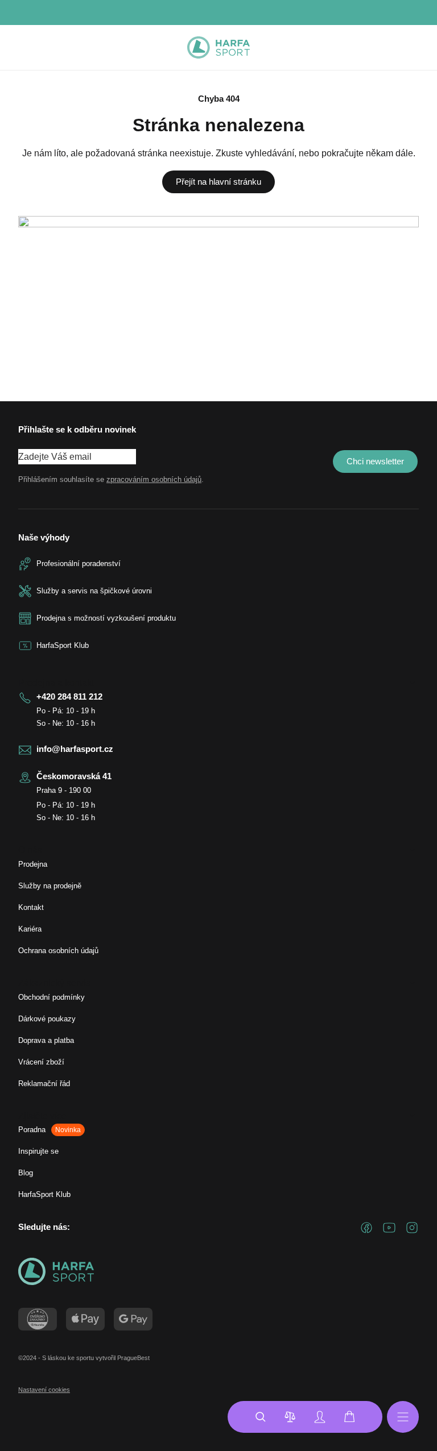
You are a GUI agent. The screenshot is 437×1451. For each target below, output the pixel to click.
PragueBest (133, 1357)
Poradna (49, 1129)
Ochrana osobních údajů (58, 950)
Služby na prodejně (49, 886)
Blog (25, 1173)
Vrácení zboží (41, 1062)
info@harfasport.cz (74, 749)
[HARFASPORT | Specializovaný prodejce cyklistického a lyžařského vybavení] (218, 47)
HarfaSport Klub (44, 1194)
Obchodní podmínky (51, 997)
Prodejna (32, 864)
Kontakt (31, 907)
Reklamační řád (44, 1083)
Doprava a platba (46, 1040)
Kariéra (30, 929)
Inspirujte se (38, 1151)
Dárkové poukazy (47, 1019)
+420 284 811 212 (69, 696)
